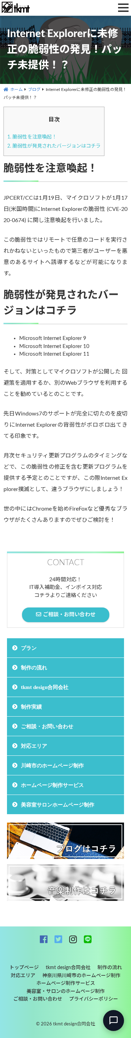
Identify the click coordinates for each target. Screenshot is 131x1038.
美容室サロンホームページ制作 (57, 804)
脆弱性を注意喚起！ (32, 137)
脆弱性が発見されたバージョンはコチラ (54, 146)
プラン (29, 647)
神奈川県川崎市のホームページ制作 (81, 975)
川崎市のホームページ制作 (52, 765)
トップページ (24, 967)
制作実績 (31, 706)
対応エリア (34, 745)
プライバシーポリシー (93, 999)
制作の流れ (34, 667)
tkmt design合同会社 (44, 687)
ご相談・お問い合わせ (47, 726)
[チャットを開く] (113, 1020)
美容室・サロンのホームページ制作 (66, 991)
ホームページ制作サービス (52, 785)
